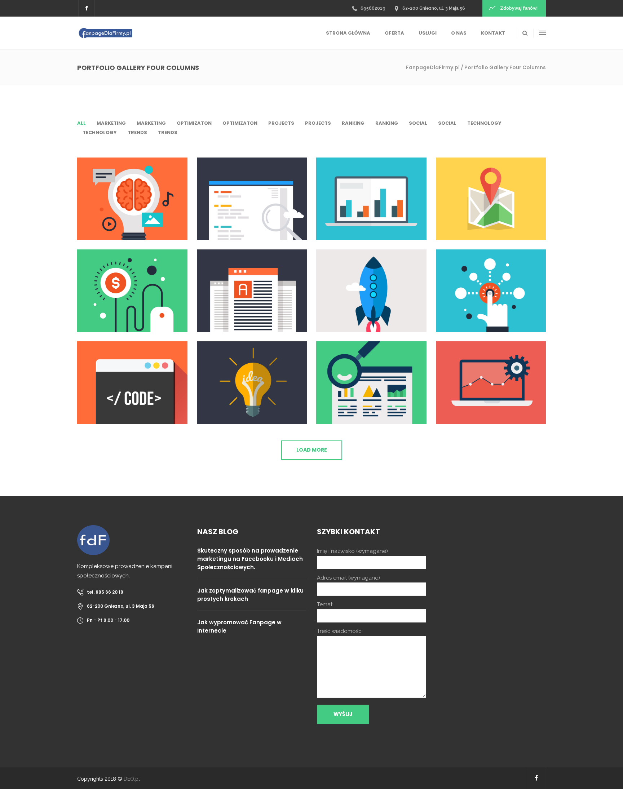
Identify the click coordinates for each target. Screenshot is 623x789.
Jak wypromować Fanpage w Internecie (239, 626)
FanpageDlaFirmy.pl (433, 67)
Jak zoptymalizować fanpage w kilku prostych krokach (250, 595)
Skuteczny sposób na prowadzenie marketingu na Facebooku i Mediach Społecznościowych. (250, 559)
